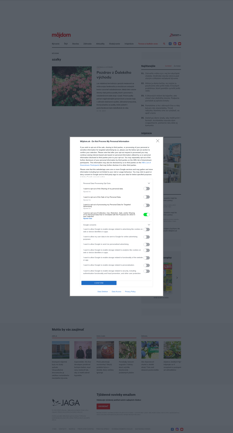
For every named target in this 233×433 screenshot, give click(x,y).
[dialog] (116, 216)
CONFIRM (99, 283)
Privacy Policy (130, 292)
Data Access (116, 292)
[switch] (146, 188)
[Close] (158, 141)
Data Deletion (103, 292)
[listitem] (116, 183)
